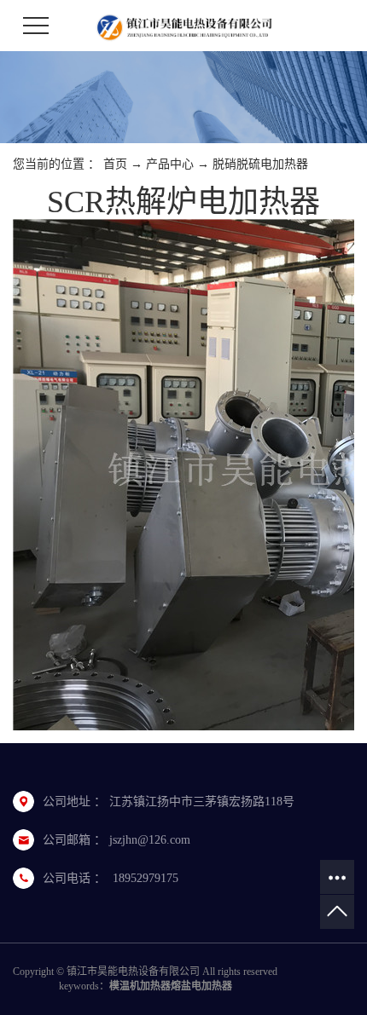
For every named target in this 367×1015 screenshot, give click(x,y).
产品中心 (170, 164)
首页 (115, 164)
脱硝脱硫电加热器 (260, 164)
